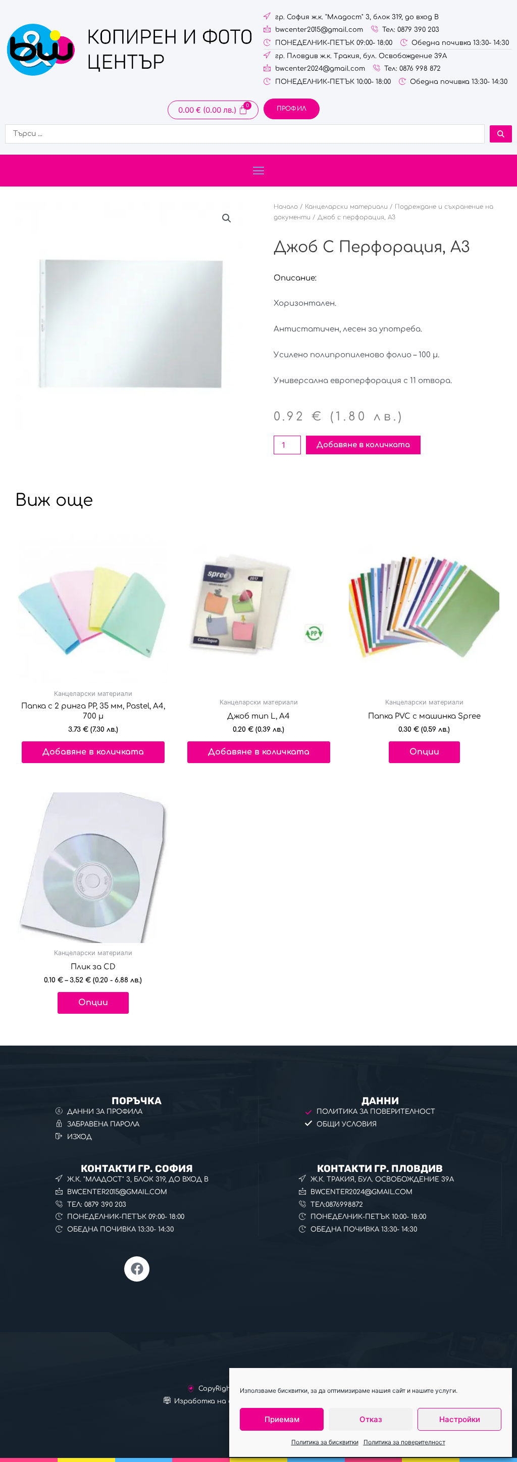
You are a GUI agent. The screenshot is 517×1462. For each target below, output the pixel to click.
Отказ (370, 1419)
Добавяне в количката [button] (93, 752)
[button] (258, 170)
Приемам (282, 1419)
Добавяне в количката (363, 445)
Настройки (459, 1419)
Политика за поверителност (404, 1442)
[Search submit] (501, 134)
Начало (286, 206)
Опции (424, 752)
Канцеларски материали (346, 206)
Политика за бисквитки (324, 1442)
